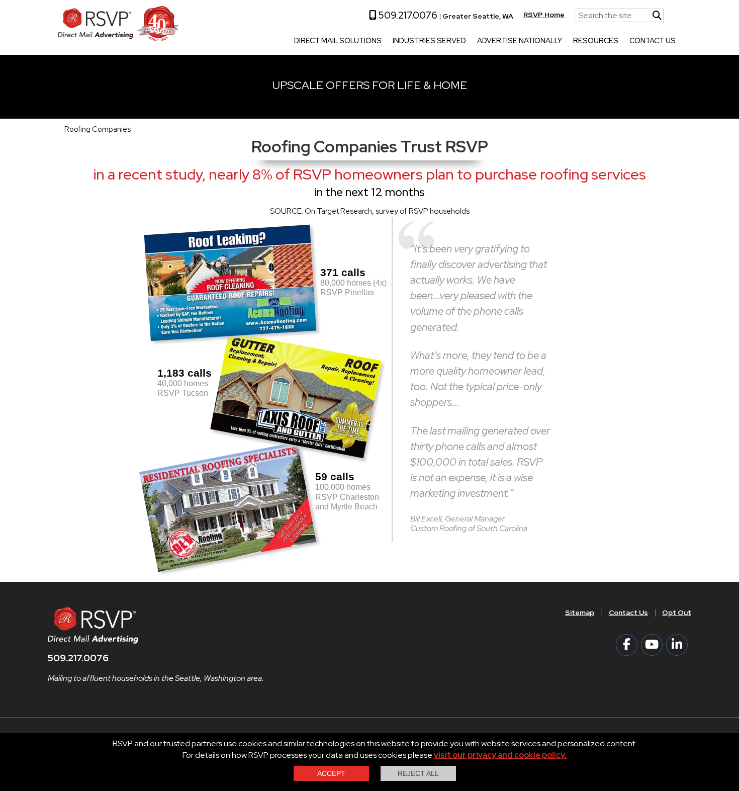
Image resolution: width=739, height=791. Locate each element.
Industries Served (429, 41)
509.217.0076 (406, 15)
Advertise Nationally (519, 41)
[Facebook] (626, 645)
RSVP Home (544, 14)
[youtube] (652, 645)
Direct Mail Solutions (338, 41)
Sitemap (579, 612)
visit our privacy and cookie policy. (500, 755)
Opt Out (676, 612)
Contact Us (652, 41)
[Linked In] (677, 645)
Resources (595, 41)
